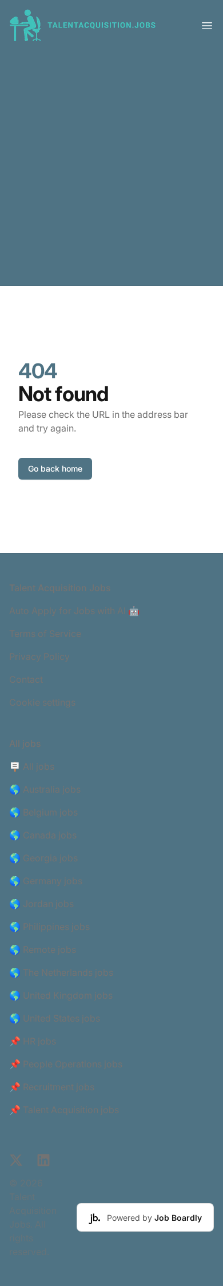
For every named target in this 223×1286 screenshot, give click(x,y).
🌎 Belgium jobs (43, 812)
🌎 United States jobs (54, 1018)
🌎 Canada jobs (43, 835)
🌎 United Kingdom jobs (61, 995)
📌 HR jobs (32, 1041)
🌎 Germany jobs (45, 881)
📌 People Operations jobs (65, 1064)
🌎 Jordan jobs (41, 903)
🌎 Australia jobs (45, 789)
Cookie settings (42, 702)
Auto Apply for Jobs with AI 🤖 (74, 610)
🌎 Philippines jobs (49, 926)
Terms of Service (45, 633)
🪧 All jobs (31, 766)
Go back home (55, 468)
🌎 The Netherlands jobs (61, 972)
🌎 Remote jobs (42, 949)
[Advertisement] (111, 168)
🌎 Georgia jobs (43, 858)
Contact (26, 679)
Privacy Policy (39, 656)
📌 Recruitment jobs (51, 1087)
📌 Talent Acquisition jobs (64, 1109)
